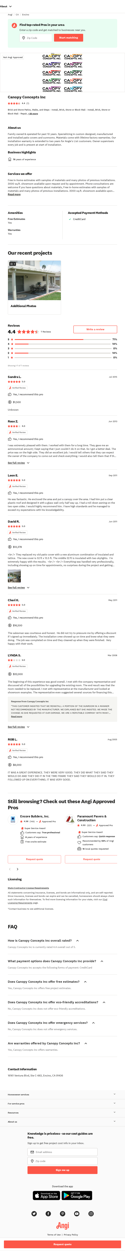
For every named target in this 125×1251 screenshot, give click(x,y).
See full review (16, 463)
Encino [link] (25, 14)
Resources (13, 1112)
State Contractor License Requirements (28, 888)
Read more (14, 194)
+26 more (33, 113)
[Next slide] (18, 869)
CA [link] (17, 14)
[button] (34, 287)
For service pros (16, 1103)
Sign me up (62, 1170)
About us (12, 1121)
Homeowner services (18, 1094)
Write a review (95, 329)
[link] (34, 830)
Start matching (68, 37)
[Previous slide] (10, 869)
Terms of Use (54, 1234)
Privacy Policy (71, 1234)
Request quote (34, 859)
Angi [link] (10, 14)
